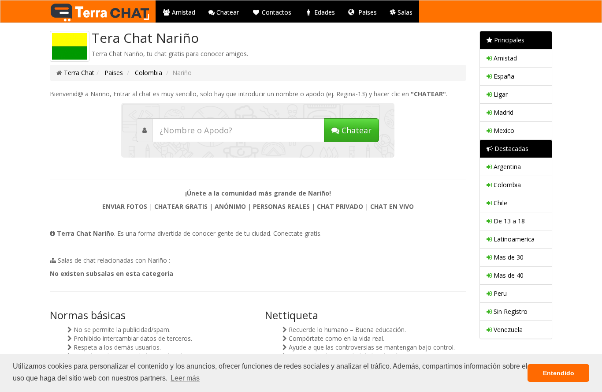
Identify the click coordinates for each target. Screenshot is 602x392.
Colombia (147, 72)
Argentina (506, 166)
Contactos (275, 12)
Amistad (182, 12)
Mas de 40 (508, 275)
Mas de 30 (508, 257)
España (503, 76)
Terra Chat (79, 72)
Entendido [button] (558, 373)
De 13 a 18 (508, 221)
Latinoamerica (513, 239)
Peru (499, 293)
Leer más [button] (185, 378)
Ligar (500, 94)
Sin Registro (510, 311)
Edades (323, 12)
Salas (404, 12)
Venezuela (507, 329)
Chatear (227, 12)
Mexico (503, 130)
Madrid (502, 112)
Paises (367, 12)
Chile (499, 203)
